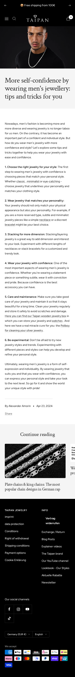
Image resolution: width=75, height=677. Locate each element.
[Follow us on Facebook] (9, 609)
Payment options (15, 553)
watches (57, 321)
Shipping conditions (17, 545)
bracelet (10, 224)
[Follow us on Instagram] (18, 609)
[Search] (14, 18)
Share (8, 413)
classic (20, 181)
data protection (14, 524)
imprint (9, 517)
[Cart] (68, 18)
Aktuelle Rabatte (52, 575)
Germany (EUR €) (16, 634)
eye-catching (51, 181)
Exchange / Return (53, 532)
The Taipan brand (52, 553)
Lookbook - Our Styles (55, 568)
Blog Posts (48, 539)
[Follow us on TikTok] (9, 618)
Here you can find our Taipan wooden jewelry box (35, 316)
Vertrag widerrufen (53, 521)
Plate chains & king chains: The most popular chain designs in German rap (32, 487)
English (39, 634)
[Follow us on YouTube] (27, 609)
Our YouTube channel (55, 561)
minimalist (33, 181)
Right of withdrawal (17, 538)
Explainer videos (52, 546)
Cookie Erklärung (15, 560)
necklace (45, 220)
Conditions (11, 531)
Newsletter (49, 582)
